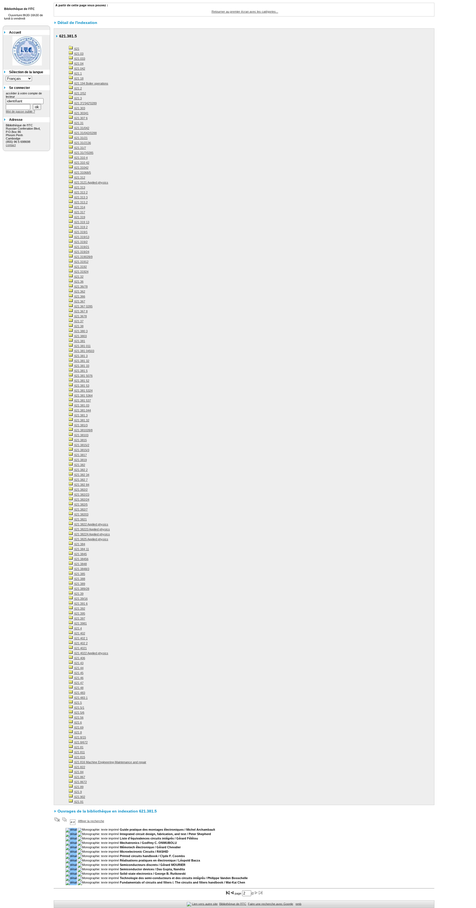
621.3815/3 (81, 450)
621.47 (78, 683)
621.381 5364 (83, 395)
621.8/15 (80, 737)
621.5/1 (79, 707)
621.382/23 (81, 494)
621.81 (78, 747)
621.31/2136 (82, 142)
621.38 (78, 326)
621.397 (79, 618)
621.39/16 (81, 598)
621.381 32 (81, 360)
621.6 (78, 722)
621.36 (78, 281)
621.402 (79, 633)
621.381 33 (81, 365)
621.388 (79, 578)
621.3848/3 (81, 569)
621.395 (79, 613)
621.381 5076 (83, 375)
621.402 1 (81, 638)
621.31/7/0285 (83, 152)
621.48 (78, 687)
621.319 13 (81, 222)
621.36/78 (81, 286)
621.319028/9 (83, 256)
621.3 (78, 98)
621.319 (79, 217)
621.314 (79, 207)
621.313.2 (81, 202)
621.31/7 (80, 147)
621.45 (78, 673)
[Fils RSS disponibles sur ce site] (189, 903)
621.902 (79, 796)
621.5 (78, 702)
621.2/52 (80, 93)
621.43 (78, 663)
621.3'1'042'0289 (85, 103)
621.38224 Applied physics (92, 534)
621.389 (79, 583)
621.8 (78, 732)
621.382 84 (81, 484)
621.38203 (81, 514)
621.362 (79, 291)
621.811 (79, 752)
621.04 (78, 63)
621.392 (79, 608)
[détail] (71, 830)
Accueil (15, 32)
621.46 (78, 678)
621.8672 (80, 782)
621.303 (79, 108)
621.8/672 (81, 742)
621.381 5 (81, 370)
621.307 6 (81, 118)
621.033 (79, 58)
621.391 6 (81, 603)
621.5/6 (79, 712)
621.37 (78, 321)
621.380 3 (81, 331)
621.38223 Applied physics (92, 529)
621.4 (78, 628)
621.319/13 (81, 237)
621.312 (79, 177)
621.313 (79, 187)
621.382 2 (81, 469)
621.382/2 (81, 489)
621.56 (78, 717)
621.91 (78, 801)
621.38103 (81, 435)
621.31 (78, 123)
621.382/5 (81, 504)
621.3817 (80, 455)
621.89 (78, 787)
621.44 (78, 668)
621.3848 (80, 564)
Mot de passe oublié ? (20, 111)
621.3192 (80, 266)
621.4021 (80, 648)
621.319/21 (81, 247)
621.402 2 (81, 643)
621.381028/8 (83, 430)
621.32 (78, 276)
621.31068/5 (82, 172)
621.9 (78, 792)
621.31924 (81, 271)
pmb (298, 903)
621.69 (78, 727)
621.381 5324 (83, 390)
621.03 (78, 53)
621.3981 (80, 623)
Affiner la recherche (91, 821)
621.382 (79, 465)
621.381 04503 (84, 351)
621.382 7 (81, 479)
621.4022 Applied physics (91, 653)
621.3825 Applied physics (91, 539)
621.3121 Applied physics (91, 182)
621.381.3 (81, 415)
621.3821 (80, 519)
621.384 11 (81, 549)
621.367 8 (81, 311)
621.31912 (81, 261)
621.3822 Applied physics (91, 524)
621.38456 (81, 559)
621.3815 (80, 440)
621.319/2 (81, 242)
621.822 (79, 767)
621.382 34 (81, 474)
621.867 (79, 777)
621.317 (79, 212)
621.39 (78, 593)
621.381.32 (81, 420)
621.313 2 (81, 192)
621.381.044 (82, 410)
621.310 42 (81, 162)
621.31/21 (81, 138)
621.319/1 (81, 232)
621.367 (79, 301)
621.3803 (80, 336)
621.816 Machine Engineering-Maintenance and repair (110, 762)
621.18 (78, 78)
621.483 (79, 692)
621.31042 (81, 167)
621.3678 (80, 316)
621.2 (78, 88)
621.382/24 (81, 499)
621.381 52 (81, 380)
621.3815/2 (81, 445)
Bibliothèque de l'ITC (232, 903)
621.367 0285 (83, 306)
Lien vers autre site (205, 903)
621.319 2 (81, 227)
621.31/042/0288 (85, 133)
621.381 (79, 341)
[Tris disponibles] (72, 821)
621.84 (78, 772)
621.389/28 (81, 588)
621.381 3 (81, 356)
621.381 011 (82, 346)
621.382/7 (81, 509)
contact (11, 145)
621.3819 (80, 460)
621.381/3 (81, 425)
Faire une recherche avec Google (270, 903)
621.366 (79, 296)
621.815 (79, 757)
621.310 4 (81, 157)
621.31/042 (81, 128)
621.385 (79, 574)
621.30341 (81, 113)
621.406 (79, 658)
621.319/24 (81, 251)
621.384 (79, 544)
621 (76, 48)
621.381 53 (81, 385)
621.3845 (80, 554)
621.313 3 (81, 197)
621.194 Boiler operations (91, 83)
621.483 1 (81, 697)
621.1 (78, 73)
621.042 (79, 68)
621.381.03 (81, 405)
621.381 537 (82, 400)
